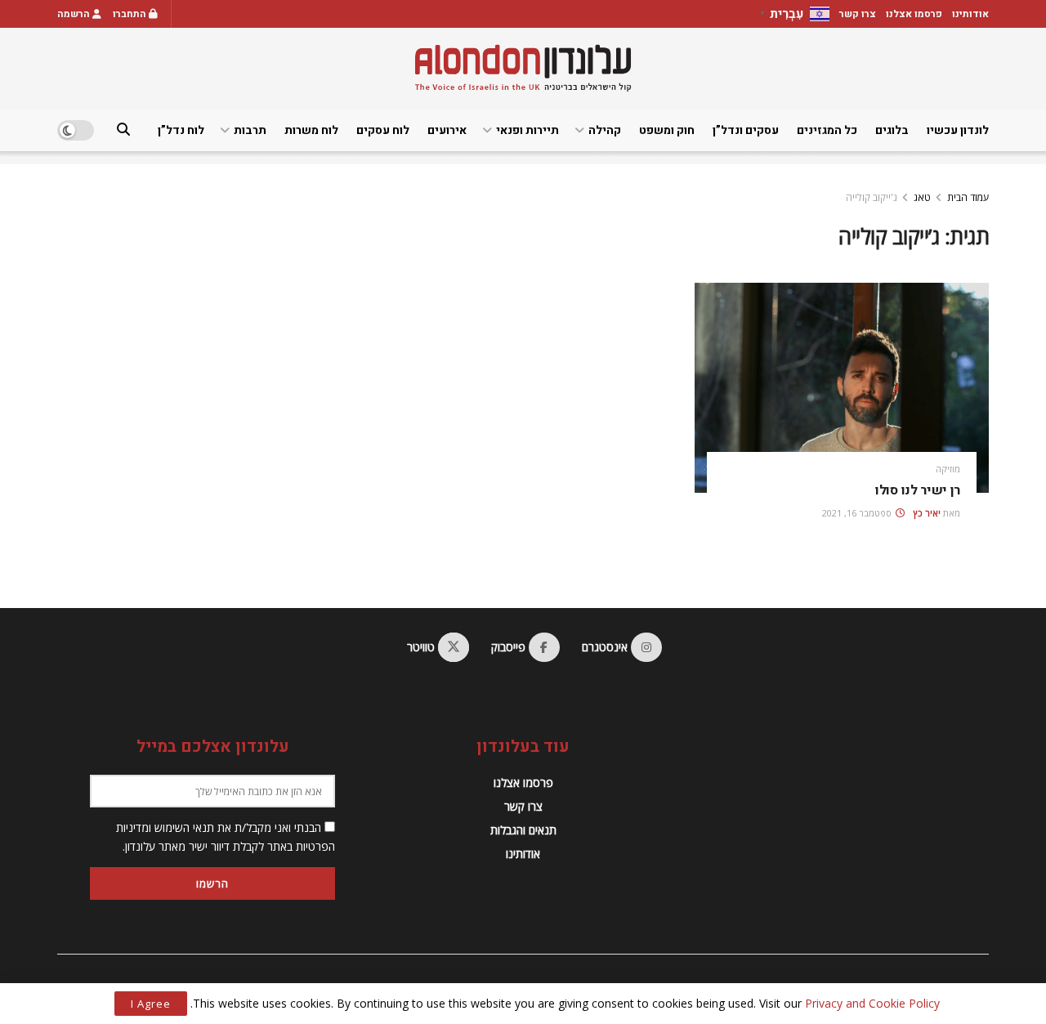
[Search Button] (123, 130)
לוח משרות (311, 130)
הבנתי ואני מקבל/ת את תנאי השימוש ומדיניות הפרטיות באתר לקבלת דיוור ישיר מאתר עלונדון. (225, 836)
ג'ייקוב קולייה (871, 197)
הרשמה (74, 14)
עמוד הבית (968, 197)
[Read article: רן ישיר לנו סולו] (842, 388)
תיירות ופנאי (527, 130)
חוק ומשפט (667, 130)
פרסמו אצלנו (914, 14)
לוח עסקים (382, 130)
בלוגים (892, 130)
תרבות (250, 130)
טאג (922, 197)
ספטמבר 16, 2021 (858, 513)
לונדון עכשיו (958, 130)
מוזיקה (948, 468)
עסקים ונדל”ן (746, 130)
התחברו (131, 14)
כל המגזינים (827, 130)
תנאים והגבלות (523, 830)
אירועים (447, 130)
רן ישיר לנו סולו (917, 490)
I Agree (151, 1003)
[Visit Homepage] (523, 68)
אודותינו (970, 14)
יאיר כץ (927, 513)
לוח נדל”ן (181, 130)
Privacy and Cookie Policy (872, 1003)
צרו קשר (857, 14)
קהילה (604, 130)
